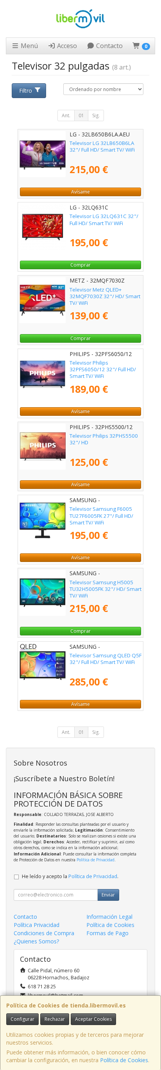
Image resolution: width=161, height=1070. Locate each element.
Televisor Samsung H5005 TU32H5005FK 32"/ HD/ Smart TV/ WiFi (105, 589)
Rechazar (55, 1019)
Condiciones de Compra (44, 933)
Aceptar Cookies (93, 1019)
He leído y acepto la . (70, 876)
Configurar (22, 1019)
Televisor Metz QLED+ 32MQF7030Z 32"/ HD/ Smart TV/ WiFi (105, 296)
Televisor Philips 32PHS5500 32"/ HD (104, 439)
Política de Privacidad (95, 859)
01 (81, 115)
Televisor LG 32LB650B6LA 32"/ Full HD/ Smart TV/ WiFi (102, 146)
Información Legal (109, 916)
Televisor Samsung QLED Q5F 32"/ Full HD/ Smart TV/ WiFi (105, 659)
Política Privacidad (36, 925)
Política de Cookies (124, 1060)
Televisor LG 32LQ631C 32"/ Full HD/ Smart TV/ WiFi (104, 219)
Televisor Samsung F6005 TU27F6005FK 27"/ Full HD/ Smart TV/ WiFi (101, 515)
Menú (28, 45)
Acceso (66, 45)
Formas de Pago (107, 933)
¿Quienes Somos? (36, 941)
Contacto (109, 45)
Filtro (25, 90)
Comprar (80, 264)
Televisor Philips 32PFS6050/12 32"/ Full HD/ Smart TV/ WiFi (103, 369)
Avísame (80, 191)
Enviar (108, 894)
